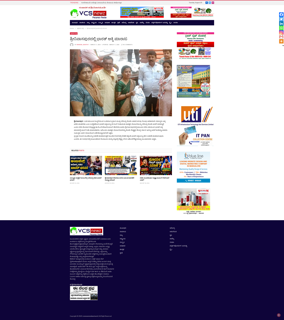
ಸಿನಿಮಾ (172, 242)
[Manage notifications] (279, 315)
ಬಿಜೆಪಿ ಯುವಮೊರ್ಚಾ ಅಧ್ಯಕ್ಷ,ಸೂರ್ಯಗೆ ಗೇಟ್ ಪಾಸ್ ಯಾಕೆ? (154, 179)
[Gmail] (281, 37)
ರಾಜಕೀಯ (123, 231)
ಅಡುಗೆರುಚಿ (173, 231)
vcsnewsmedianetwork (90, 316)
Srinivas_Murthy (83, 44)
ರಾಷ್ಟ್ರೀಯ (123, 239)
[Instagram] (281, 32)
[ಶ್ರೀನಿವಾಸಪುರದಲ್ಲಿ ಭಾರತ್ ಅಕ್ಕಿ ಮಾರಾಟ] (121, 82)
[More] (281, 41)
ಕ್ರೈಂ (171, 249)
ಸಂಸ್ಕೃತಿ (122, 242)
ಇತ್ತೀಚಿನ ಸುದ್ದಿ (74, 33)
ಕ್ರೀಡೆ (121, 253)
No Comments (128, 44)
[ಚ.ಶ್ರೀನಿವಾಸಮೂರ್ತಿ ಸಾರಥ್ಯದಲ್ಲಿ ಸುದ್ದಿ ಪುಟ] (93, 12)
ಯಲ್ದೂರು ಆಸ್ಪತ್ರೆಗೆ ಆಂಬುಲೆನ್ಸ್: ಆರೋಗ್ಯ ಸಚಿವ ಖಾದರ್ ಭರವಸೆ (86, 179)
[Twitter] (281, 19)
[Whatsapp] (281, 28)
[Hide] (283, 46)
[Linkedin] (281, 23)
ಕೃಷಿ (171, 235)
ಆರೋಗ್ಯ (172, 228)
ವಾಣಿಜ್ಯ (172, 239)
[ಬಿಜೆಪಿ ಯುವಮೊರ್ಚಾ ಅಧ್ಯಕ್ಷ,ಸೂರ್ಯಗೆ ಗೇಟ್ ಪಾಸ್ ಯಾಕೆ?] (156, 165)
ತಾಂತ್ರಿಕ (122, 249)
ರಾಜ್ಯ (121, 235)
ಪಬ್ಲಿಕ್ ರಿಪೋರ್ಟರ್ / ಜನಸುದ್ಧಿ (178, 246)
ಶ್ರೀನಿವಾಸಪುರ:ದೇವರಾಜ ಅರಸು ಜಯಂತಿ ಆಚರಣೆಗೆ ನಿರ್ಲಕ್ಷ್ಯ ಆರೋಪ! (119, 179)
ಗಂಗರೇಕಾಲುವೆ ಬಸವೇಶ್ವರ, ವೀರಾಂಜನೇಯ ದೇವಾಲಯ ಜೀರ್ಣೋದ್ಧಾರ (101, 3)
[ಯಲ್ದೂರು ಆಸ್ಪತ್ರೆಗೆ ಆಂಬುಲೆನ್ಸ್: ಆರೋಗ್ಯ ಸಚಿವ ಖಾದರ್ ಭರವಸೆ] (86, 165)
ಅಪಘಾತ (122, 246)
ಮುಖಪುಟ (123, 228)
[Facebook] (281, 14)
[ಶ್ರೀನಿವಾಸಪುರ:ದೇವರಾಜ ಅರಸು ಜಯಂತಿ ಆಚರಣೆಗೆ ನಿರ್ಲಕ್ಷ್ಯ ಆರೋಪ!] (121, 165)
